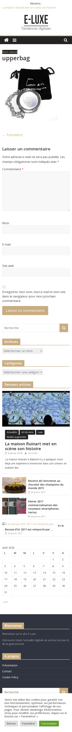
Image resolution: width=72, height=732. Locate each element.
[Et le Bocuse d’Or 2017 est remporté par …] (29, 524)
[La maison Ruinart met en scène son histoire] (36, 393)
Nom (5, 223)
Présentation (10, 665)
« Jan (5, 601)
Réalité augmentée (16, 437)
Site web (8, 266)
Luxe (40, 432)
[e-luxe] (6, 40)
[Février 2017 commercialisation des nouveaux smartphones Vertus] (14, 499)
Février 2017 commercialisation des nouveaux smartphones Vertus (43, 507)
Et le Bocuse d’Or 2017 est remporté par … (34, 527)
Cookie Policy (10, 677)
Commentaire (12, 169)
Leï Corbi (32, 453)
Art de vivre (27, 432)
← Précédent (12, 135)
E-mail (6, 244)
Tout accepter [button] (49, 723)
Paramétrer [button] (28, 723)
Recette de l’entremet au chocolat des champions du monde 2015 (46, 484)
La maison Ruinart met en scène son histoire (29, 7)
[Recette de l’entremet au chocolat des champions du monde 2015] (14, 479)
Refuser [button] (11, 723)
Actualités (12, 432)
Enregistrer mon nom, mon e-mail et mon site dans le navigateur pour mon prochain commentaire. (33, 296)
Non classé (9, 52)
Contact (7, 671)
